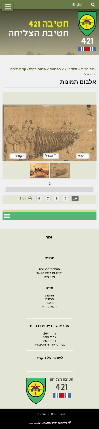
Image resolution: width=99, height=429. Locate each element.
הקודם (20, 156)
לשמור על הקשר (49, 358)
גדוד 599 (49, 337)
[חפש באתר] (93, 4)
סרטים (49, 299)
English (77, 4)
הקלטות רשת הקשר (49, 273)
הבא (81, 156)
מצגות (50, 302)
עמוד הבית (88, 69)
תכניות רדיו (49, 306)
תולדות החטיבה (49, 269)
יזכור (49, 237)
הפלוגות (55, 69)
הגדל (49, 156)
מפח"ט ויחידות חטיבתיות (49, 344)
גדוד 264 (71, 69)
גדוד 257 (49, 341)
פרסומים (49, 277)
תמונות (49, 295)
